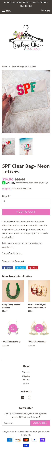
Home (4, 66)
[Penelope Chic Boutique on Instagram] (29, 398)
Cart (47, 10)
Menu (8, 10)
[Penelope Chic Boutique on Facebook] (22, 398)
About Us (26, 372)
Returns (26, 379)
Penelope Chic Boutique (30, 431)
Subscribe (40, 423)
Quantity (6, 196)
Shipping (6, 188)
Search (26, 383)
